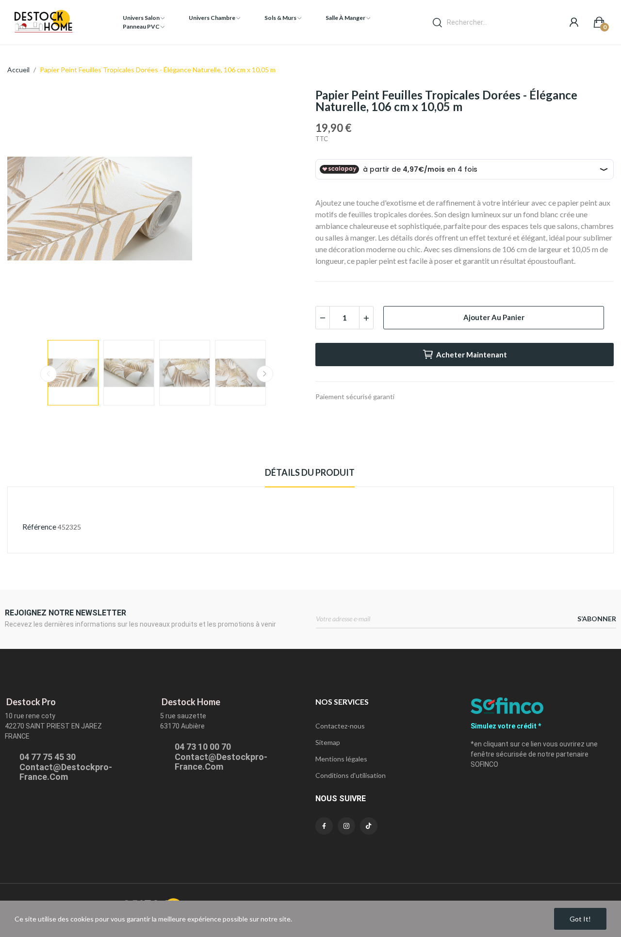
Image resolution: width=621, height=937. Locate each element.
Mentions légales (341, 759)
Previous (30, 210)
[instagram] (346, 826)
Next (283, 210)
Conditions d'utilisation (350, 775)
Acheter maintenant (471, 354)
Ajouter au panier (493, 317)
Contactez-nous (340, 726)
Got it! (580, 919)
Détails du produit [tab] (310, 472)
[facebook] (324, 826)
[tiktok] (368, 826)
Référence (39, 526)
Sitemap (327, 742)
